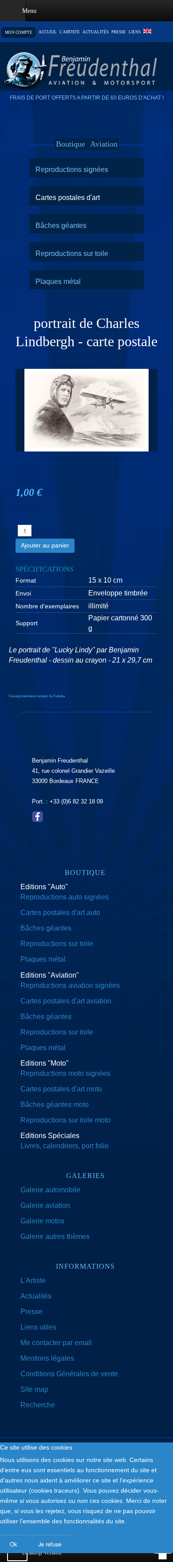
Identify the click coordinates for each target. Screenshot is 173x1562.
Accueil (48, 32)
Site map (34, 1389)
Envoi (23, 593)
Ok (13, 1544)
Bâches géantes (60, 225)
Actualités (96, 32)
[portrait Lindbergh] (86, 409)
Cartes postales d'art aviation (65, 1001)
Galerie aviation (45, 1205)
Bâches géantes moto (54, 1104)
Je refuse (49, 1544)
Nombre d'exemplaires (47, 606)
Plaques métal (58, 281)
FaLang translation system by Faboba (37, 696)
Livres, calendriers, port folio (64, 1146)
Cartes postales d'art (67, 197)
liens (135, 32)
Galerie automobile (50, 1190)
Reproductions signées (71, 169)
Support (27, 623)
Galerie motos (42, 1221)
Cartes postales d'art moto (61, 1089)
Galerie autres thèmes (55, 1236)
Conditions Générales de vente (69, 1374)
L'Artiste (33, 1280)
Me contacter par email (56, 1342)
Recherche (37, 1405)
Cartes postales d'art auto (60, 912)
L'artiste (69, 32)
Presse (118, 32)
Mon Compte (18, 32)
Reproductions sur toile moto (65, 1120)
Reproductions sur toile (71, 253)
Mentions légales (47, 1358)
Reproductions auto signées (64, 897)
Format (26, 580)
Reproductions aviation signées (70, 985)
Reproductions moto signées (65, 1073)
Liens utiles (38, 1327)
